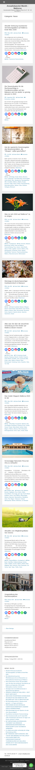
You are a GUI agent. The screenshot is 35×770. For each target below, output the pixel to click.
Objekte (19, 181)
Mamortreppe (24, 495)
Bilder (28, 560)
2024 (19, 243)
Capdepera (11, 492)
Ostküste (15, 565)
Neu (27, 248)
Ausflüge (13, 423)
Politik (11, 183)
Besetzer (25, 176)
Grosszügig (14, 493)
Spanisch (10, 312)
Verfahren (24, 185)
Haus (13, 180)
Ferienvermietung (9, 247)
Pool (9, 498)
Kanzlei (27, 308)
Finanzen (26, 357)
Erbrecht (8, 355)
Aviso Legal (5, 766)
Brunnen (6, 492)
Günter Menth (18, 33)
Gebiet (23, 492)
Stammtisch (7, 313)
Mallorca (15, 181)
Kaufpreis (7, 495)
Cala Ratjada (8, 425)
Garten (19, 492)
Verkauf (23, 498)
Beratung (11, 357)
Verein (20, 567)
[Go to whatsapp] (31, 765)
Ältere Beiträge (9, 628)
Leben (9, 360)
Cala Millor (10, 562)
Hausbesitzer (18, 180)
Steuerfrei (23, 362)
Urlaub (26, 430)
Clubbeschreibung (18, 562)
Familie (12, 245)
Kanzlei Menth (26, 493)
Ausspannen (18, 423)
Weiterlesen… (24, 50)
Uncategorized (12, 243)
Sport (10, 567)
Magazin (7, 428)
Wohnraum (12, 187)
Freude (10, 427)
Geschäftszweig (18, 178)
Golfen (6, 563)
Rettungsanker (8, 250)
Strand (12, 313)
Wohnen (14, 500)
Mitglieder (7, 565)
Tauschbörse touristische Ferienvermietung (17, 714)
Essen (23, 425)
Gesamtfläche (8, 493)
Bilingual (26, 307)
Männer (23, 563)
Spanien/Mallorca (13, 560)
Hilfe (6, 181)
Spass (18, 430)
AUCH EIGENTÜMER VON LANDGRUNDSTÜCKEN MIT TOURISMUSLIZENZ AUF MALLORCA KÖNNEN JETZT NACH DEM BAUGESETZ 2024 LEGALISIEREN (17, 741)
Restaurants (24, 428)
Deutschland (12, 308)
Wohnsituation (22, 253)
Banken (20, 176)
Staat (20, 185)
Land (14, 495)
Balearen (28, 243)
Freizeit (6, 427)
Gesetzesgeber (26, 178)
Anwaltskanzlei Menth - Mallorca (17, 7)
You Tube (7, 363)
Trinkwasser (17, 498)
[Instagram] (15, 53)
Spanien (16, 185)
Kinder (9, 248)
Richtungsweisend (9, 430)
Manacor (11, 310)
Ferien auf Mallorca (19, 245)
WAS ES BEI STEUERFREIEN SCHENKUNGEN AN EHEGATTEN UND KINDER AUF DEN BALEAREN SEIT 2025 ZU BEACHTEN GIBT (18, 697)
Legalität (14, 248)
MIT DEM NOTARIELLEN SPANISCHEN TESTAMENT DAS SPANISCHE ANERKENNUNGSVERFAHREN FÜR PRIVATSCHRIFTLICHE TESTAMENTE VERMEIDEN (16, 725)
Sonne (19, 250)
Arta (22, 490)
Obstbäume (25, 497)
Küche (11, 495)
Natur (11, 565)
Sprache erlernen (17, 312)
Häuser (6, 248)
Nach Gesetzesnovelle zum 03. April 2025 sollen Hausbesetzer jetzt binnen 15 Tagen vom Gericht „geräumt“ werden (18, 717)
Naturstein (11, 497)
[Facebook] (6, 53)
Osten (6, 498)
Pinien (19, 565)
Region (12, 498)
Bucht (6, 562)
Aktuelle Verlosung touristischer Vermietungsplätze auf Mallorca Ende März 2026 (16, 28)
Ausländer (16, 307)
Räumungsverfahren (9, 185)
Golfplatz (10, 563)
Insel (24, 308)
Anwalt (16, 176)
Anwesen (18, 490)
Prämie (18, 183)
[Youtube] (9, 53)
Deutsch (6, 308)
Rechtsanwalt (20, 310)
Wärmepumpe (8, 500)
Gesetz (18, 247)
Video (27, 362)
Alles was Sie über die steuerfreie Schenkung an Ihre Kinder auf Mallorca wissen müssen (17, 326)
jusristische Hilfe (24, 358)
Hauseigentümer (25, 180)
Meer (15, 310)
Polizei (14, 183)
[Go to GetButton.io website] (31, 768)
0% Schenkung (18, 355)
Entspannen (14, 425)
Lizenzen (19, 248)
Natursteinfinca (18, 497)
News (7, 59)
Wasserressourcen (13, 253)
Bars (28, 423)
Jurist (18, 358)
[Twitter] (12, 53)
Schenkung (14, 250)
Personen (7, 183)
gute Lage (20, 493)
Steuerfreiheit (8, 252)
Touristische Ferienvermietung (16, 59)
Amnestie (23, 243)
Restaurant (26, 310)
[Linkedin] (18, 53)
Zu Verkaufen (25, 500)
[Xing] (25, 53)
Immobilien (9, 181)
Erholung (20, 425)
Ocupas (24, 181)
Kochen (15, 563)
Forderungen (11, 178)
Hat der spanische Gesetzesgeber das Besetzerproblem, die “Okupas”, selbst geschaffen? (17, 149)
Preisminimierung (25, 183)
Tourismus (13, 252)
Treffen (17, 567)
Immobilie (14, 358)
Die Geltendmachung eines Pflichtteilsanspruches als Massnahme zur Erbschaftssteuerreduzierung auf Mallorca (16, 677)
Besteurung (7, 245)
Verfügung (7, 187)
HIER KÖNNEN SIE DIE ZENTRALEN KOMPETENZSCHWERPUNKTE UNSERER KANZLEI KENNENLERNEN (17, 706)
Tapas (13, 567)
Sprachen (24, 312)
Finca (6, 178)
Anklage (12, 176)
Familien (21, 357)
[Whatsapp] (22, 53)
